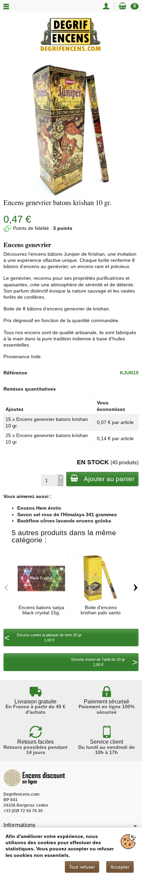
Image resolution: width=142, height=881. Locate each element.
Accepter (120, 867)
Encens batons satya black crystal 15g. (41, 610)
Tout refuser (82, 867)
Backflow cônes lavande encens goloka (64, 520)
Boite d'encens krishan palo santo (101, 610)
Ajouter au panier (109, 478)
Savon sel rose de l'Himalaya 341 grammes (67, 514)
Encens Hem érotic (39, 508)
